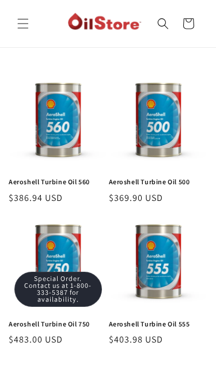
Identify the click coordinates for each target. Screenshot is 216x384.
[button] (23, 23)
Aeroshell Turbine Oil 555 (149, 324)
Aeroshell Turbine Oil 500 (149, 182)
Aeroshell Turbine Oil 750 (49, 324)
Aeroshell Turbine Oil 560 (49, 182)
